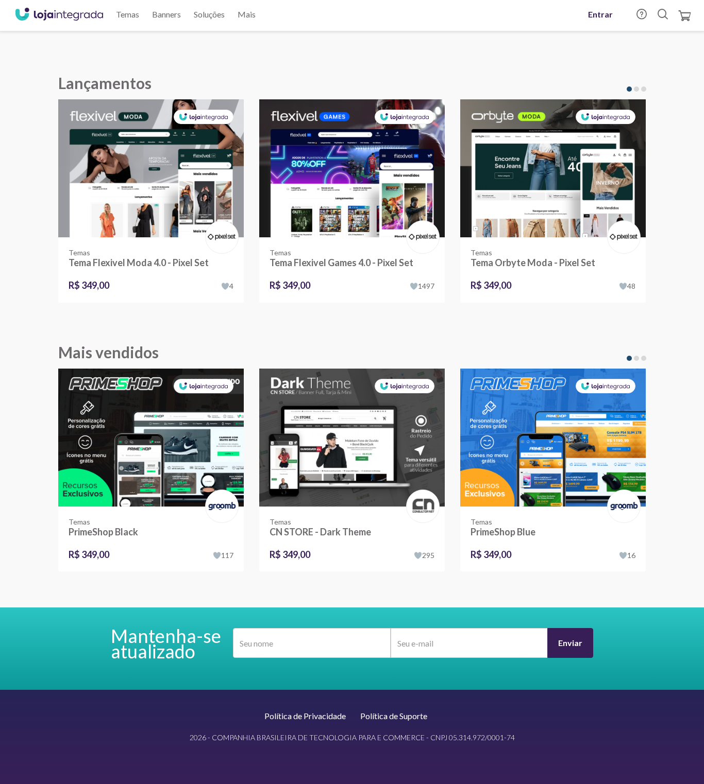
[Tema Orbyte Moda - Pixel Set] (553, 168)
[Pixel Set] (220, 226)
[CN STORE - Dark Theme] (352, 438)
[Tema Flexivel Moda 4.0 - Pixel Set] (151, 168)
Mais (247, 14)
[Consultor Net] (421, 505)
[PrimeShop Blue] (553, 438)
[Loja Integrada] (59, 15)
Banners (166, 14)
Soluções (209, 14)
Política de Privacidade (305, 716)
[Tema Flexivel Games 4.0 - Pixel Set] (352, 168)
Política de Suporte (393, 716)
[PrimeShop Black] (151, 438)
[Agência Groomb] (220, 495)
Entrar (600, 14)
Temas (127, 14)
